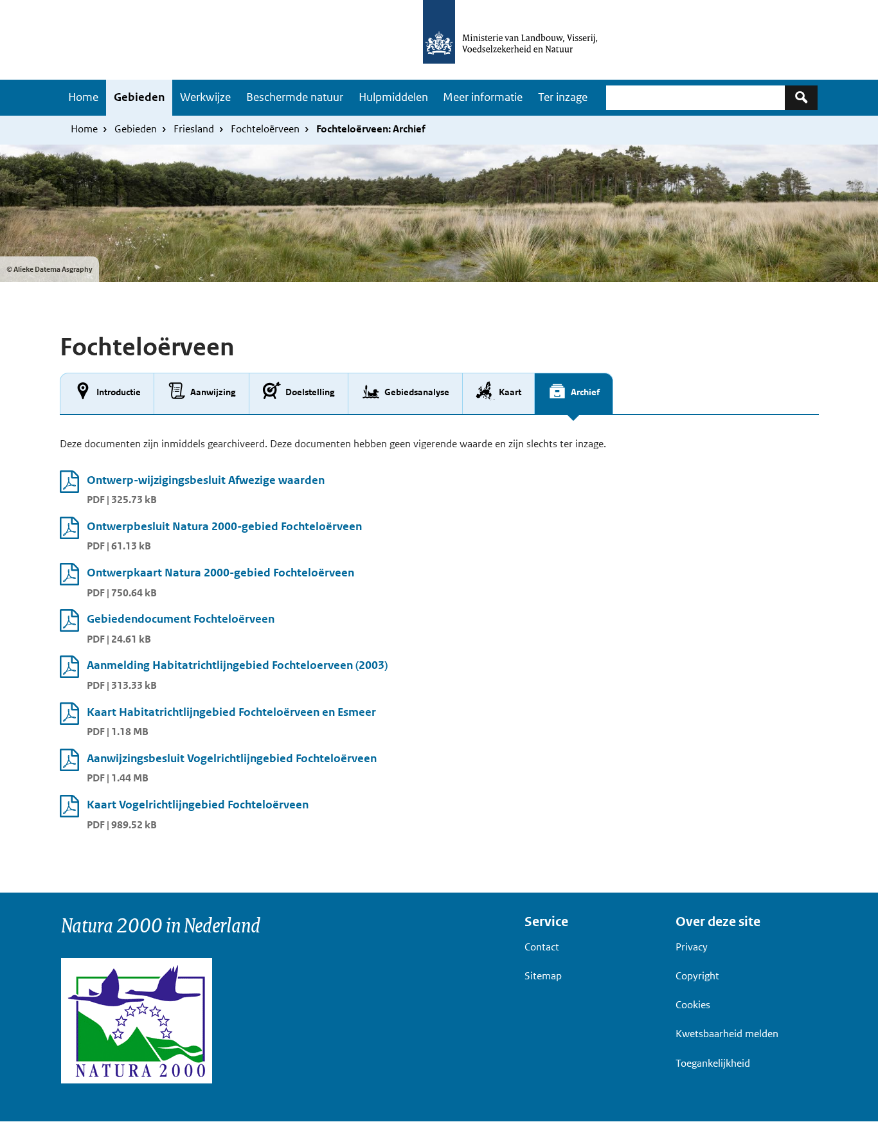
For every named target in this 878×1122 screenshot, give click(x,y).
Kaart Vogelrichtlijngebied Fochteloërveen (198, 804)
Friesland (194, 129)
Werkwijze (205, 97)
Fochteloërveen (265, 129)
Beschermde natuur (294, 97)
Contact (541, 947)
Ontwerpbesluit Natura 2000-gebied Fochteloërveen (224, 526)
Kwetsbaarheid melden (727, 1033)
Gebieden (139, 97)
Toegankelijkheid (713, 1063)
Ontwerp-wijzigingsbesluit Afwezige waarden (206, 480)
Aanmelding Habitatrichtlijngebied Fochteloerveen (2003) (237, 665)
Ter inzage (562, 97)
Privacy (692, 947)
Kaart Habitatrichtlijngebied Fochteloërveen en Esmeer (231, 712)
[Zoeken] (801, 97)
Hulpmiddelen (393, 97)
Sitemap (543, 976)
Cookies (693, 1004)
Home (83, 97)
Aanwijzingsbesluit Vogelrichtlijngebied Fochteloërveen (232, 758)
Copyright (697, 976)
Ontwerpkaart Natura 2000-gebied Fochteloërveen (220, 572)
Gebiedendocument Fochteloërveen (180, 619)
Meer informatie (483, 97)
